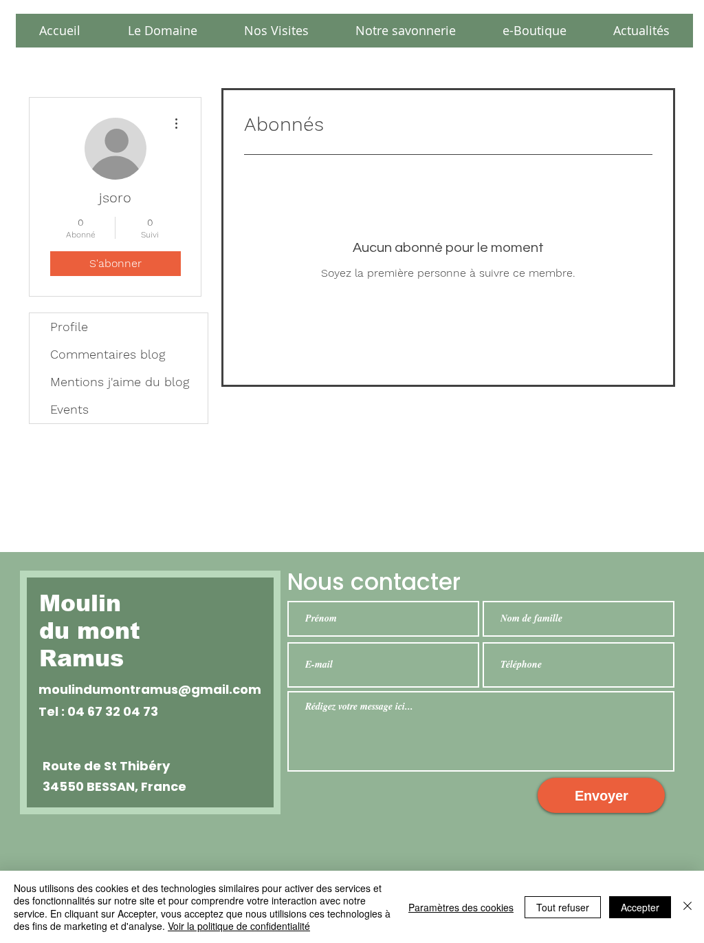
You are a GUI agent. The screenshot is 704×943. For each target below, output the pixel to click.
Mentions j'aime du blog (119, 381)
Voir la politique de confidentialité (239, 926)
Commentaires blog (107, 354)
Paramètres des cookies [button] (461, 907)
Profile (69, 326)
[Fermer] (687, 907)
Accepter (640, 907)
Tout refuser (562, 907)
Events (69, 409)
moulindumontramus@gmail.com (149, 689)
